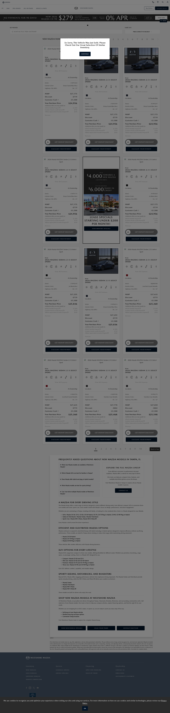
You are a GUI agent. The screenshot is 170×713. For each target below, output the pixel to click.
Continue (85, 54)
